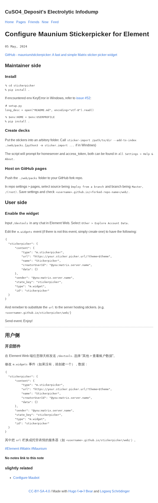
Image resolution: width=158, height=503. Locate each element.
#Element (12, 448)
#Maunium (39, 448)
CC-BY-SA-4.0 (39, 491)
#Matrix (25, 448)
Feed (55, 22)
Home (9, 22)
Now (45, 22)
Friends (33, 22)
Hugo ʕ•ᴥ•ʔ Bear (80, 491)
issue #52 (83, 98)
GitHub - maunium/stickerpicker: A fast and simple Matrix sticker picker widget (61, 55)
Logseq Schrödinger (115, 491)
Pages (21, 22)
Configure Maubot (26, 477)
